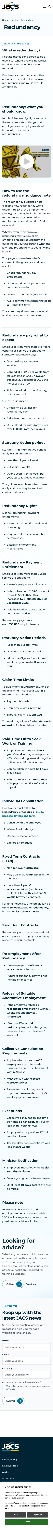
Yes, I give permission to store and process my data (28, 1387)
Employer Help (10, 1459)
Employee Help (10, 1466)
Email (5, 1354)
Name (5, 1340)
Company (7, 1368)
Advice (14, 20)
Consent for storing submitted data (21, 1382)
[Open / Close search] (49, 6)
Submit (10, 1401)
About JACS (8, 1478)
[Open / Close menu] (44, 6)
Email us (31, 1284)
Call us (10, 1284)
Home (5, 20)
